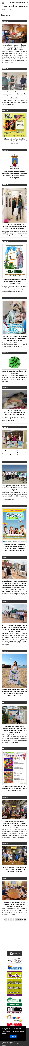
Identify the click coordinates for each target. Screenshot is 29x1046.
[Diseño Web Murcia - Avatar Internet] (14, 1042)
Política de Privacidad (13, 1043)
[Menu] (1, 3)
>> (25, 919)
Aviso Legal (4, 1043)
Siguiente (18, 919)
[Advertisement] (12, 939)
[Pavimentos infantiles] (14, 1005)
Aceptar (13, 1036)
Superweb (11, 1042)
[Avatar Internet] (14, 995)
